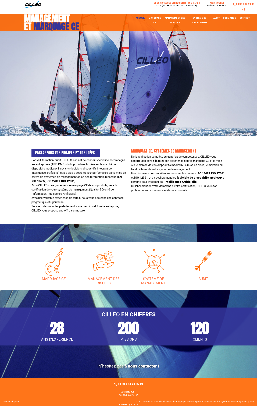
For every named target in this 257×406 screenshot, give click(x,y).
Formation (229, 18)
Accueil (140, 18)
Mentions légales (11, 401)
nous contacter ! (143, 366)
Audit (216, 18)
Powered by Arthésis (128, 404)
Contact (245, 18)
